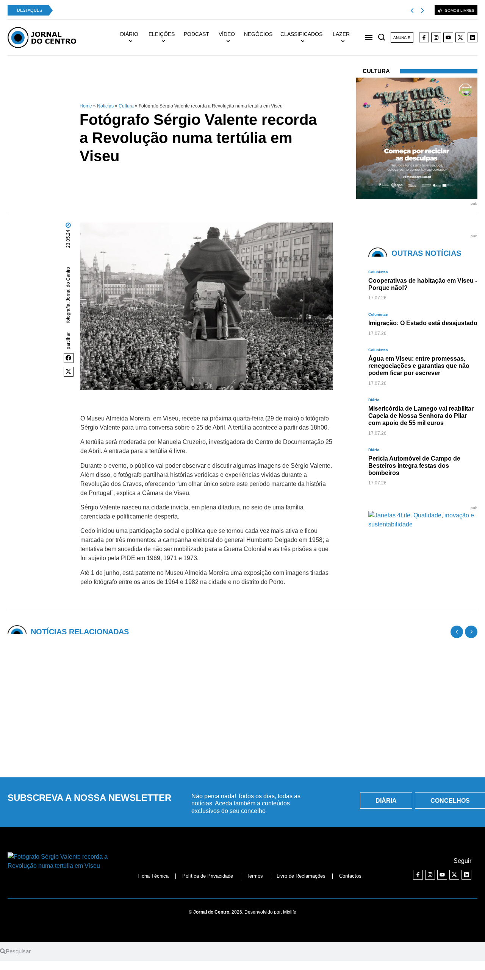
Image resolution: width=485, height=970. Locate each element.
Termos (255, 876)
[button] (69, 358)
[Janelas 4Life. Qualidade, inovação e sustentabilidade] (422, 524)
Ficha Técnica (153, 876)
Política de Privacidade (207, 876)
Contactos (350, 876)
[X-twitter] (460, 37)
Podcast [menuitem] (196, 34)
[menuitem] (132, 37)
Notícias (105, 106)
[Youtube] (448, 37)
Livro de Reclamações (301, 876)
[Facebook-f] (424, 37)
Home (86, 106)
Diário (373, 400)
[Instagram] (436, 37)
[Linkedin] (472, 37)
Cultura (126, 106)
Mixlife (289, 912)
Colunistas (378, 272)
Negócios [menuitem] (258, 34)
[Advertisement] (242, 714)
